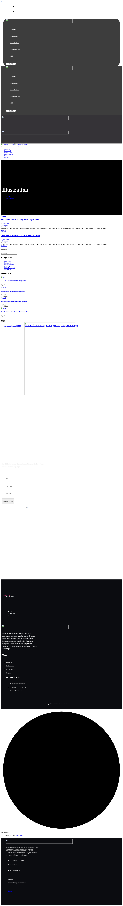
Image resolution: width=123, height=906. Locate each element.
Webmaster (6, 223)
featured (23, 325)
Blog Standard (10, 198)
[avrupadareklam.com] (7, 144)
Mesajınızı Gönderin (8, 501)
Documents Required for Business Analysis (20, 235)
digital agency (15, 325)
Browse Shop (19, 835)
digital (7, 325)
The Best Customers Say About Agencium (20, 220)
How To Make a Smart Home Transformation (15, 312)
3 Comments (4, 225)
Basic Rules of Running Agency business (13, 291)
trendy (80, 325)
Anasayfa (8, 196)
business (2, 325)
